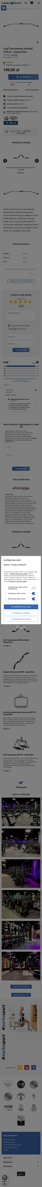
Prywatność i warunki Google (17, 581)
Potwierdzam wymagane (21, 619)
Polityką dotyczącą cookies (18, 574)
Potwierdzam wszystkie (21, 607)
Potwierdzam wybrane (21, 613)
